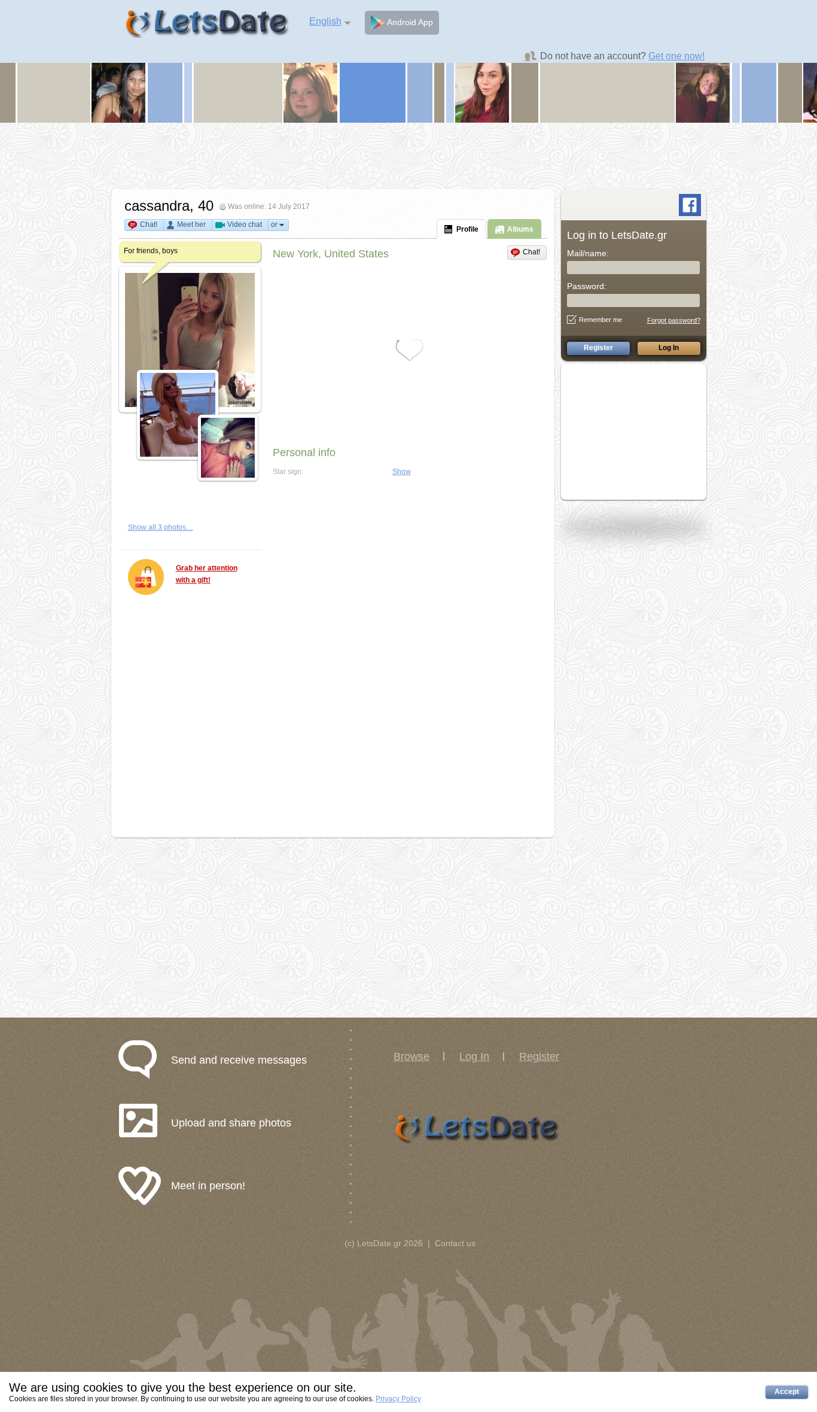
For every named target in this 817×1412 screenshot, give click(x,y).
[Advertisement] (408, 156)
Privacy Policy (398, 1399)
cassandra (157, 206)
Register (539, 1056)
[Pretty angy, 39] (482, 92)
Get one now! (676, 56)
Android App (409, 22)
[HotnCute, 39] (703, 92)
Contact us (455, 1243)
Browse (411, 1056)
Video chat (244, 224)
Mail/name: (588, 253)
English (325, 21)
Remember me (600, 319)
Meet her (191, 224)
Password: (586, 286)
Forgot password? (673, 320)
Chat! (148, 224)
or (274, 224)
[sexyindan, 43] (118, 92)
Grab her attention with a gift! (206, 574)
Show (401, 471)
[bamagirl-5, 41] (310, 92)
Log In (474, 1056)
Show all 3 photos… (160, 527)
